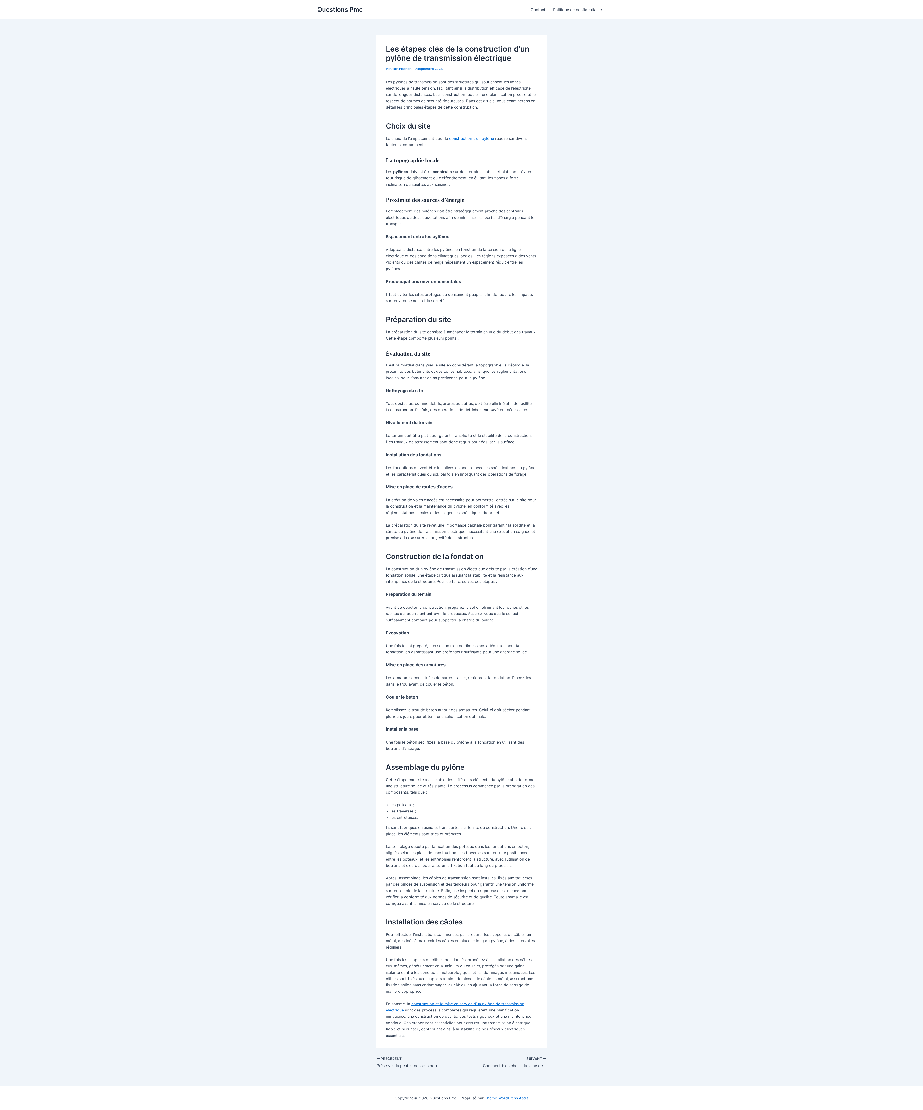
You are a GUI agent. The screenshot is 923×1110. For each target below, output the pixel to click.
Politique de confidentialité (577, 9)
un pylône (485, 138)
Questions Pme (340, 9)
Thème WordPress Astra (507, 1098)
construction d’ (462, 138)
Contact (538, 9)
